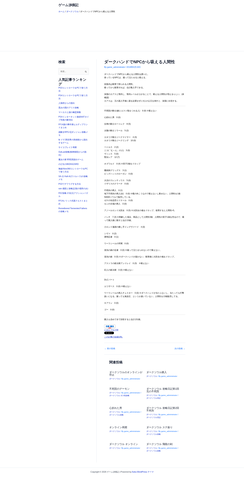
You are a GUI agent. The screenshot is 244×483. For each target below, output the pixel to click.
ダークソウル (114, 379)
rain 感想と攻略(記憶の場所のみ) (73, 188)
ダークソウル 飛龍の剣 (159, 444)
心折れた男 (115, 408)
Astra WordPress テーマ (143, 472)
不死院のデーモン (119, 388)
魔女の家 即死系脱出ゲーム (70, 159)
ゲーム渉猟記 (68, 5)
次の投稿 (179, 349)
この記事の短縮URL (113, 337)
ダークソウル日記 (153, 398)
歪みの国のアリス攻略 (68, 108)
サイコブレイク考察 (67, 147)
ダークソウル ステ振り (159, 427)
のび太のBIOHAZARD (68, 164)
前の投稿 (109, 349)
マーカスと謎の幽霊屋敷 (69, 112)
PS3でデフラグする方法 (69, 184)
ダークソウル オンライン (123, 444)
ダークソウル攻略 (116, 415)
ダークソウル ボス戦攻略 (119, 395)
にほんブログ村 (111, 330)
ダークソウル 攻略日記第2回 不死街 (162, 409)
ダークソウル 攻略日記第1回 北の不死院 (162, 390)
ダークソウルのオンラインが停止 (125, 373)
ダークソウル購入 (156, 372)
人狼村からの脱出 (66, 103)
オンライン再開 (118, 427)
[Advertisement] (122, 32)
